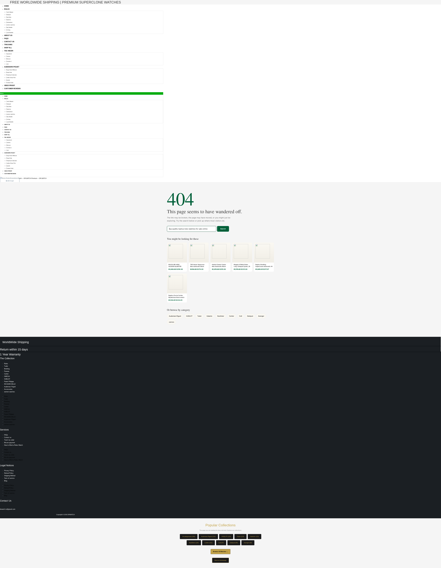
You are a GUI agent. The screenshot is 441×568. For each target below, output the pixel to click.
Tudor (199, 316)
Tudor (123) (240, 536)
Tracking (8, 44)
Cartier (231, 316)
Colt (240, 316)
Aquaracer (9, 53)
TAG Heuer (8, 51)
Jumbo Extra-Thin (11, 77)
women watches (10, 24)
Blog (5, 481)
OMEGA (7, 376)
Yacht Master (9, 12)
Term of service (9, 478)
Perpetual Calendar (11, 75)
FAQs (6, 38)
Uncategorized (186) (188, 536)
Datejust (8, 14)
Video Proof (9, 85)
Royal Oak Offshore (11, 69)
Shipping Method (9, 476)
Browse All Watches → (220, 551)
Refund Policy (8, 473)
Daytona (8, 19)
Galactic (209, 316)
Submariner (9, 22)
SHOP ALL (8, 48)
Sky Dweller (9, 27)
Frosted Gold (9, 82)
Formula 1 (9, 61)
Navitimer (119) (194, 543)
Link (7, 64)
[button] (81, 93)
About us (8, 35)
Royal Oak (9, 72)
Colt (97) (221, 543)
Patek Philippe (9, 381)
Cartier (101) (208, 543)
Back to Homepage (220, 560)
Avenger (261, 316)
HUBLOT (189, 316)
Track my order (9, 440)
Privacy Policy (9, 470)
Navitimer (220, 316)
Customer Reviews (12, 88)
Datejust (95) (234, 543)
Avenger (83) (248, 543)
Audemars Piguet (11, 67)
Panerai (6, 371)
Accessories (8, 389)
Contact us (9, 41)
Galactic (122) (254, 536)
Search (223, 229)
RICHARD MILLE (10, 384)
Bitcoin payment (9, 442)
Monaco (8, 58)
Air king (8, 30)
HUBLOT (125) (226, 536)
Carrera (8, 56)
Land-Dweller (9, 32)
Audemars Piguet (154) (208, 536)
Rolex (7, 9)
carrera (171, 322)
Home (6, 6)
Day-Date (8, 17)
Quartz (8, 80)
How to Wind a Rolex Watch (13, 445)
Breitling (7, 369)
